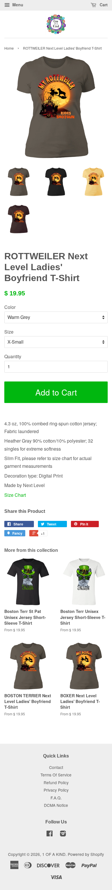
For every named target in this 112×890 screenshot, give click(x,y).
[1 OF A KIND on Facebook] (49, 834)
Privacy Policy (56, 790)
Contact (56, 767)
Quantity (12, 356)
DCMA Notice (56, 805)
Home (9, 48)
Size (8, 331)
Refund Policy (56, 782)
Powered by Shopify (86, 854)
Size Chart (15, 495)
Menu (17, 4)
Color (10, 307)
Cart (103, 4)
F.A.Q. (56, 798)
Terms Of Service (56, 775)
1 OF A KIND (53, 854)
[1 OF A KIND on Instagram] (63, 834)
